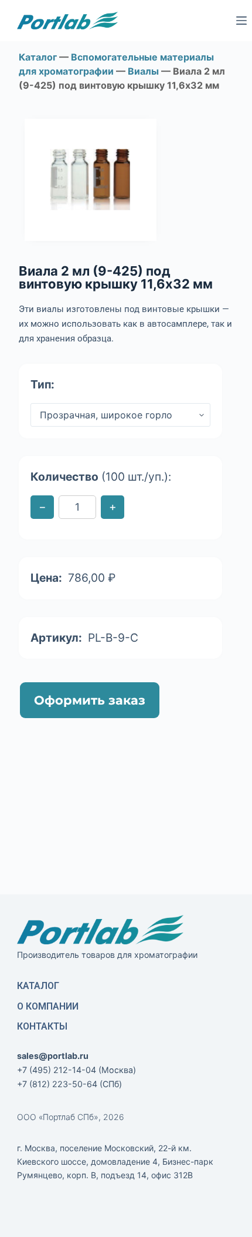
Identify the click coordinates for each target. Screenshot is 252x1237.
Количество (100, 477)
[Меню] (241, 20)
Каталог (38, 985)
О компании (48, 1006)
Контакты (42, 1026)
